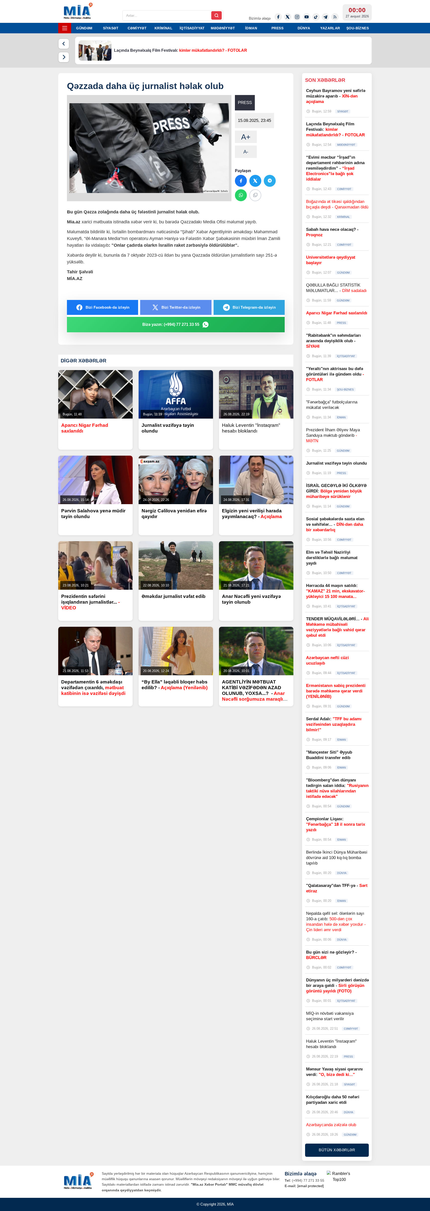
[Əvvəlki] (63, 44)
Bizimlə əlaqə (259, 18)
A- (245, 151)
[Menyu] (64, 28)
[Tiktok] (316, 17)
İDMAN (251, 28)
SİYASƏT (110, 28)
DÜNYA (304, 28)
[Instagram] (297, 17)
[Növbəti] (63, 57)
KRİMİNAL (163, 28)
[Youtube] (306, 17)
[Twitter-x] (287, 17)
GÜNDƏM (84, 28)
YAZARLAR (330, 28)
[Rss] (335, 17)
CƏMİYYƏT (137, 28)
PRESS (277, 28)
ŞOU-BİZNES (357, 28)
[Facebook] (278, 17)
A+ (246, 137)
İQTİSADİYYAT (192, 28)
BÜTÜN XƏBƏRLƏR (337, 1150)
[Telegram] (325, 17)
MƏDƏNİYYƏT (223, 28)
